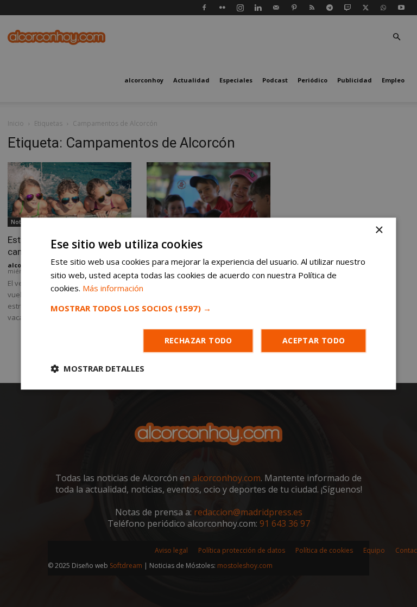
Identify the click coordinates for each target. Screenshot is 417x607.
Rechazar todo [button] (198, 340)
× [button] (379, 230)
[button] (208, 308)
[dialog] (208, 303)
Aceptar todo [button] (313, 340)
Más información (113, 288)
